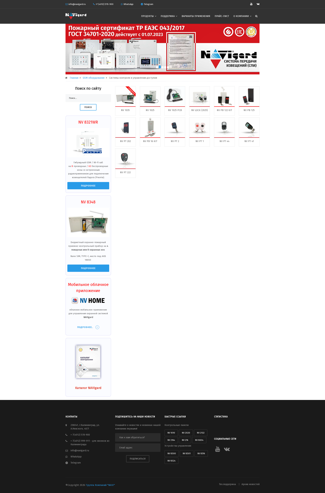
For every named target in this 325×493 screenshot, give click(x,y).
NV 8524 (171, 460)
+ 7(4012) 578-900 (80, 434)
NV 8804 (199, 440)
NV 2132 (200, 432)
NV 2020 (186, 432)
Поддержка (168, 16)
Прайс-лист (222, 16)
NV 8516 (201, 453)
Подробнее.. (85, 327)
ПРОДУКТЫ (147, 16)
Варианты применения (196, 16)
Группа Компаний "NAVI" (100, 485)
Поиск (88, 107)
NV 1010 (171, 432)
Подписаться (138, 459)
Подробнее (88, 185)
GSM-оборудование (94, 77)
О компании (241, 16)
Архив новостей (250, 484)
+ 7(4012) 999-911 (81, 440)
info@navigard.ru (77, 4)
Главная (74, 77)
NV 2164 (171, 440)
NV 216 (185, 440)
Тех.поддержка (227, 484)
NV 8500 (171, 453)
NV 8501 (187, 453)
